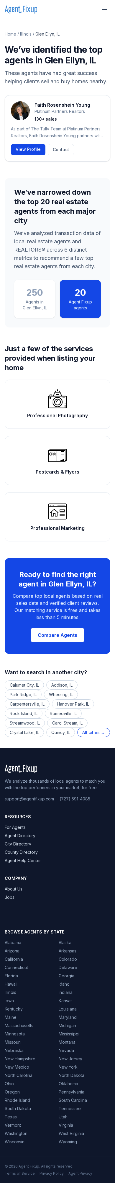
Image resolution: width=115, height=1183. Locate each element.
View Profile (28, 149)
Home (10, 33)
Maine (11, 1017)
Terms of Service (20, 1173)
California (14, 959)
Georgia (66, 975)
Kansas (66, 1000)
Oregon (12, 1091)
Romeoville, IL (63, 713)
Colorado (68, 959)
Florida (11, 975)
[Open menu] (104, 9)
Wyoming (68, 1141)
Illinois (26, 33)
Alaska (65, 942)
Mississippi (69, 1033)
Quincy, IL (60, 732)
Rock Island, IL (23, 713)
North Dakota (71, 1075)
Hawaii (11, 984)
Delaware (68, 967)
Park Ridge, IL (23, 694)
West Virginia (71, 1133)
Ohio (9, 1083)
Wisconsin (14, 1141)
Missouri (13, 1042)
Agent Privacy (80, 1173)
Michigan (67, 1025)
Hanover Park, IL (73, 703)
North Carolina (18, 1075)
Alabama (13, 942)
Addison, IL (62, 685)
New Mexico (17, 1067)
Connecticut (16, 967)
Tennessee (70, 1108)
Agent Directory (20, 835)
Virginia (66, 1125)
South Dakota (18, 1108)
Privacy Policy (52, 1173)
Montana (67, 1042)
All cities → (93, 732)
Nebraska (14, 1050)
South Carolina (73, 1100)
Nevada (66, 1050)
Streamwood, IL (25, 722)
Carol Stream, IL (67, 722)
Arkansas (67, 950)
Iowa (9, 1000)
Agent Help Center (23, 860)
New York (68, 1067)
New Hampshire (20, 1058)
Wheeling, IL (61, 694)
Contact (61, 149)
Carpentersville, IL (27, 703)
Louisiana (68, 1008)
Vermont (13, 1125)
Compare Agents (57, 635)
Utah (63, 1116)
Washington (16, 1133)
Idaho (64, 984)
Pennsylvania (71, 1091)
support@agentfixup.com (29, 798)
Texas (11, 1116)
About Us (13, 888)
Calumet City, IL (24, 685)
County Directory (21, 852)
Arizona (12, 950)
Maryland (68, 1017)
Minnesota (15, 1033)
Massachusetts (19, 1025)
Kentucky (14, 1008)
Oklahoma (68, 1083)
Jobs (9, 897)
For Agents (15, 827)
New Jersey (70, 1058)
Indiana (66, 992)
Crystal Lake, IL (24, 732)
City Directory (18, 843)
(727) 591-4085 (75, 798)
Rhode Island (17, 1100)
